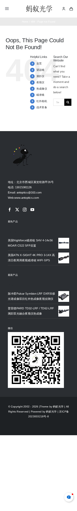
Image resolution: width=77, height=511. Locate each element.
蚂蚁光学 (58, 406)
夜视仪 (40, 82)
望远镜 (40, 69)
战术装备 (41, 107)
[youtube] (32, 210)
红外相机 (41, 101)
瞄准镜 (40, 94)
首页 (39, 63)
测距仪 (40, 76)
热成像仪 (41, 88)
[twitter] (17, 210)
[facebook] (10, 210)
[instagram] (25, 210)
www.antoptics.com (26, 197)
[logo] (39, 5)
